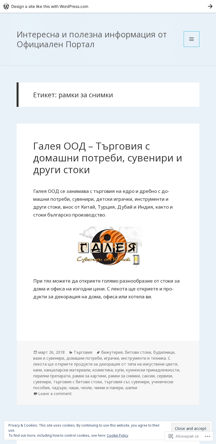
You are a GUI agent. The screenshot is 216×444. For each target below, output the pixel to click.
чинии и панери (108, 387)
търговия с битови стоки (77, 381)
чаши (73, 387)
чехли (86, 387)
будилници (163, 352)
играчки (111, 358)
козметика (103, 370)
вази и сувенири (48, 358)
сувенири (42, 381)
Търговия (83, 352)
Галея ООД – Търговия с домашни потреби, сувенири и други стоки (107, 157)
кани (37, 370)
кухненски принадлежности (152, 370)
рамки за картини (89, 375)
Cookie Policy (117, 435)
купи (119, 370)
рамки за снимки (124, 375)
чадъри (59, 387)
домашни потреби (84, 358)
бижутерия (112, 352)
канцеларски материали (67, 370)
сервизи (164, 375)
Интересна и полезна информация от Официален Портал (92, 39)
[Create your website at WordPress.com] (108, 6)
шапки (131, 387)
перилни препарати (51, 375)
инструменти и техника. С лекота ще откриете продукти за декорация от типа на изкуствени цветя (105, 361)
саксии (148, 375)
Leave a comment (55, 393)
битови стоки (138, 352)
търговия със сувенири (126, 381)
